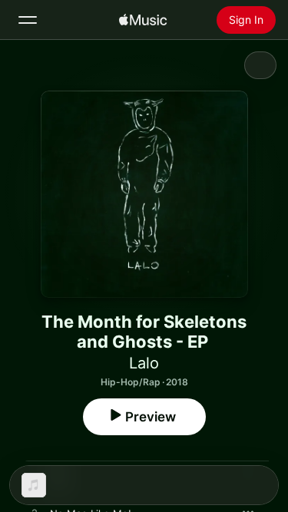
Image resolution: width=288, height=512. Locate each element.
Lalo (144, 363)
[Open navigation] (28, 20)
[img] (143, 20)
